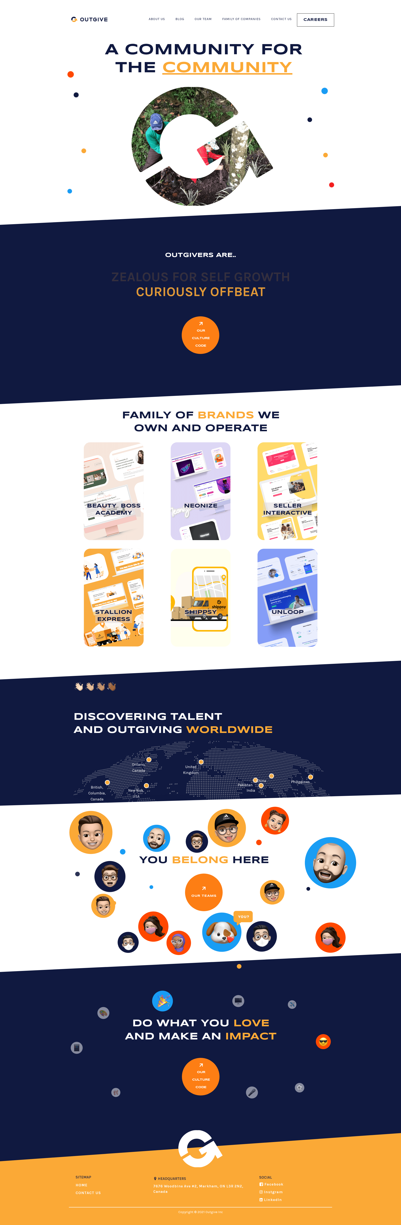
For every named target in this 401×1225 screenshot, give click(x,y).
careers (315, 20)
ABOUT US (157, 19)
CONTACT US (88, 1193)
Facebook (273, 1184)
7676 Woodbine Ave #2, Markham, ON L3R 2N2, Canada (198, 1189)
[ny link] (146, 785)
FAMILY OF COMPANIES (241, 19)
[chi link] (271, 776)
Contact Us (281, 19)
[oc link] (148, 759)
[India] (261, 785)
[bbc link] (107, 782)
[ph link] (310, 777)
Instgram (273, 1192)
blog (179, 19)
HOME (82, 1185)
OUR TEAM (203, 19)
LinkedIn (273, 1199)
